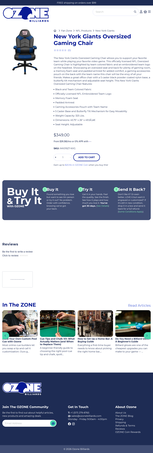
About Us (120, 412)
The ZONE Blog (124, 415)
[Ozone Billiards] (27, 15)
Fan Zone (66, 30)
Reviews (120, 428)
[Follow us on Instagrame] (73, 424)
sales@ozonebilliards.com (86, 415)
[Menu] (149, 12)
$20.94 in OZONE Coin (76, 165)
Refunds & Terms (125, 425)
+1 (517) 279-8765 (80, 412)
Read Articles (139, 305)
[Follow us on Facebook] (69, 424)
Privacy (119, 419)
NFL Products (84, 30)
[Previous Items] (5, 335)
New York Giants (104, 30)
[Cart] (145, 12)
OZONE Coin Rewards (128, 432)
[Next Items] (147, 335)
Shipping (120, 422)
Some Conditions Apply (131, 211)
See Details (102, 206)
